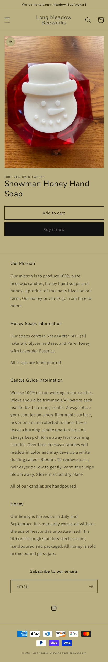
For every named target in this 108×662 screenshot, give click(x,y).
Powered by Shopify (74, 652)
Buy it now (54, 229)
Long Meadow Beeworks (47, 652)
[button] (7, 20)
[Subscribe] (91, 586)
